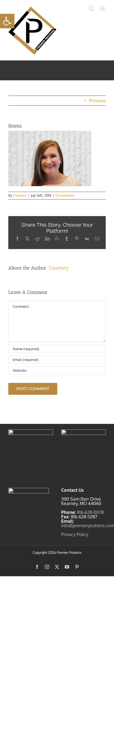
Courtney (20, 195)
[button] (7, 21)
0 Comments (64, 195)
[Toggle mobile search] (91, 8)
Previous (97, 100)
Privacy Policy (74, 534)
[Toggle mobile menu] (103, 8)
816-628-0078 (90, 512)
